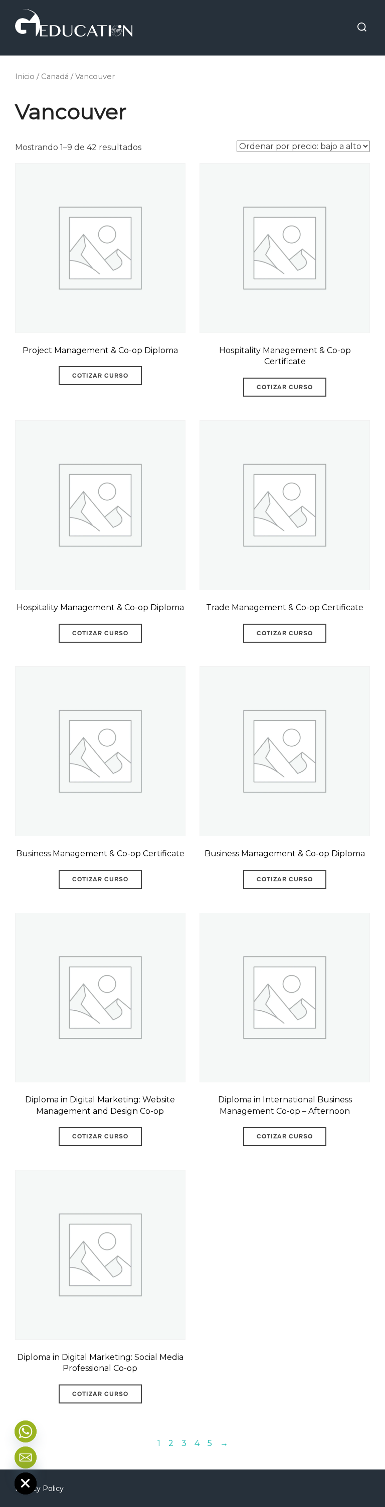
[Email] (26, 1457)
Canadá (55, 76)
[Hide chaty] (26, 1483)
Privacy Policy (39, 1488)
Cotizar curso (100, 376)
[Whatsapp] (26, 1431)
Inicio (25, 76)
